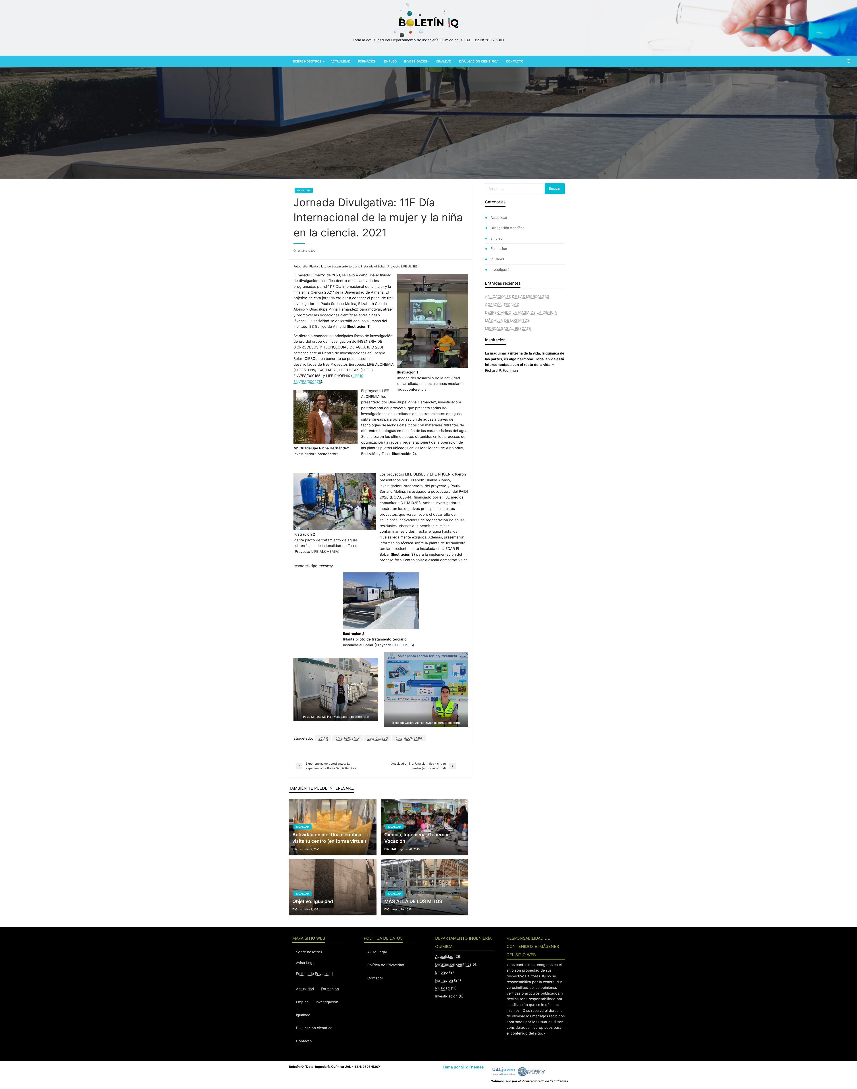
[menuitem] (308, 61)
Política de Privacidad (314, 973)
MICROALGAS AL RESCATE (508, 328)
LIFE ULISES (377, 738)
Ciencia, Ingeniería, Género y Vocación (416, 838)
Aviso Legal (305, 962)
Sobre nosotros (307, 61)
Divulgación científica (478, 61)
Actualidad (340, 61)
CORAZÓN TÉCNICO (502, 304)
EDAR (323, 738)
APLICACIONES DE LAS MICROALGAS (517, 296)
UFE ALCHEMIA (409, 738)
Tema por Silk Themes (463, 1067)
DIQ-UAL (390, 849)
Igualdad (443, 61)
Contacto (514, 61)
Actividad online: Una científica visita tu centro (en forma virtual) (329, 838)
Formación (367, 61)
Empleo (390, 61)
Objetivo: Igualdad (312, 901)
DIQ (295, 849)
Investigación (416, 61)
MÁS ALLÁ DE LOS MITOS (413, 901)
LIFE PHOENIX (348, 738)
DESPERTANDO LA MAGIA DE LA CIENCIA (521, 312)
